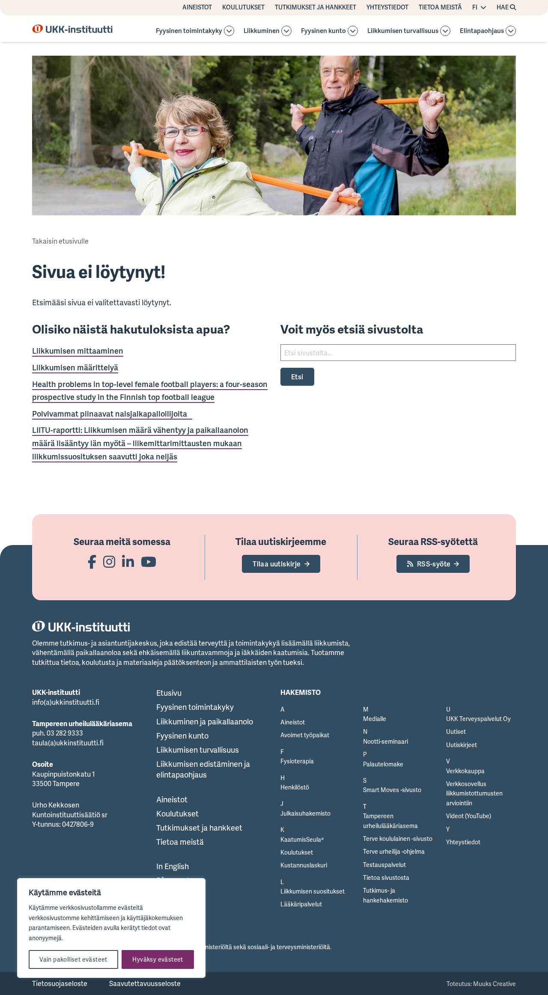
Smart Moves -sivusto (392, 790)
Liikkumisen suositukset (312, 891)
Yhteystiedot (387, 7)
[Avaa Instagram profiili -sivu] (109, 561)
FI (474, 7)
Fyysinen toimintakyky (189, 31)
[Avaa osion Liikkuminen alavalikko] (286, 31)
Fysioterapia (297, 761)
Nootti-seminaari (385, 741)
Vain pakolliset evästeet (73, 959)
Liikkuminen (262, 31)
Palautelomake (383, 764)
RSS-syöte (434, 564)
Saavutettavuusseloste (145, 983)
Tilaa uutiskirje (277, 564)
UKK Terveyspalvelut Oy (478, 719)
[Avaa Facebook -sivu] (92, 561)
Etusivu (169, 693)
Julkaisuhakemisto (305, 813)
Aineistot (197, 7)
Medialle (374, 719)
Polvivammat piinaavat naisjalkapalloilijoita (112, 413)
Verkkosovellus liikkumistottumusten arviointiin (474, 793)
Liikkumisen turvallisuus (402, 31)
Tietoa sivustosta (386, 877)
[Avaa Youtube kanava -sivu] (148, 561)
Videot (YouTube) (468, 816)
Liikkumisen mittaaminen (77, 351)
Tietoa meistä (440, 7)
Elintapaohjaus (482, 31)
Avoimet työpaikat (304, 735)
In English (172, 866)
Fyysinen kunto (323, 31)
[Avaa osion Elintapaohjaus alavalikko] (511, 31)
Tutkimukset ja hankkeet (315, 7)
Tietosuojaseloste (59, 983)
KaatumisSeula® (302, 839)
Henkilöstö (294, 787)
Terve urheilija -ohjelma (394, 851)
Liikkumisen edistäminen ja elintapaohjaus (203, 769)
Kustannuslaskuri (303, 865)
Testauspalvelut (384, 865)
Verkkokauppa (465, 771)
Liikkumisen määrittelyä (75, 367)
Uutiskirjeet (461, 745)
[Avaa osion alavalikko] (229, 31)
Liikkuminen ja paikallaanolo (204, 721)
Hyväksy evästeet (157, 959)
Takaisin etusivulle (60, 241)
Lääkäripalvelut (301, 904)
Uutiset (456, 731)
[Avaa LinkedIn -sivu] (128, 561)
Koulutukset (243, 7)
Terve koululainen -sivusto (397, 838)
